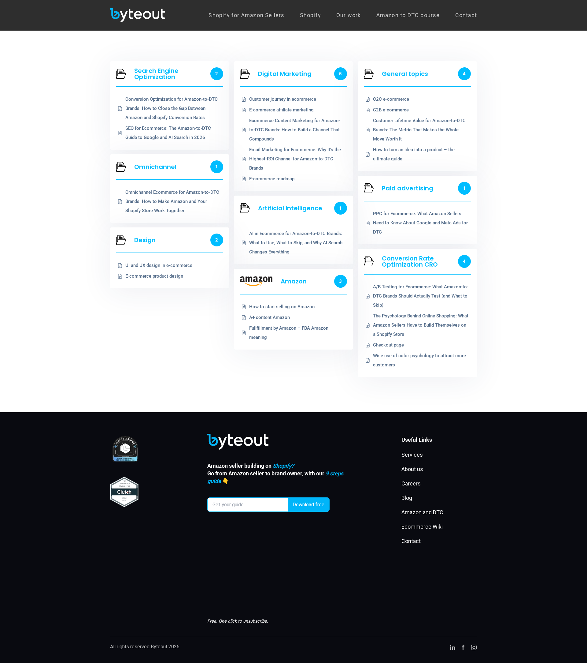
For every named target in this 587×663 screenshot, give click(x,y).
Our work (348, 15)
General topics (405, 74)
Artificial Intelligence (290, 208)
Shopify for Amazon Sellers (246, 15)
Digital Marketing (285, 74)
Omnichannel (155, 167)
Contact (466, 15)
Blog (406, 498)
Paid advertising (407, 188)
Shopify (310, 15)
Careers (411, 483)
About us (412, 469)
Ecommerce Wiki (422, 526)
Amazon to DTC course (408, 15)
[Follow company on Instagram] (474, 647)
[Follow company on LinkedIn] (452, 647)
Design (145, 240)
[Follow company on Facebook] (463, 647)
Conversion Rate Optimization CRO (410, 261)
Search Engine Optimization (156, 74)
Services (412, 454)
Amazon (294, 281)
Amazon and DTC (422, 512)
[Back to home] (137, 15)
